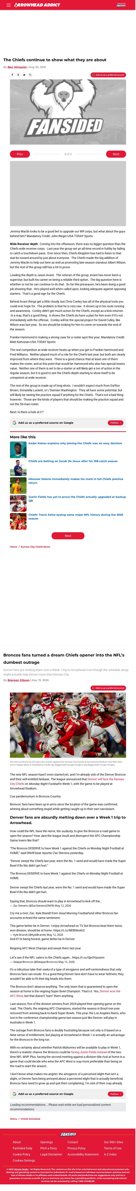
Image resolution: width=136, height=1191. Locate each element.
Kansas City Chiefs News (35, 546)
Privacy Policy (77, 1148)
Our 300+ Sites (113, 1142)
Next (116, 154)
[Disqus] (75, 595)
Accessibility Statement (83, 1154)
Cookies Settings (24, 1160)
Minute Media (21, 1169)
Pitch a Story (48, 1148)
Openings (46, 1142)
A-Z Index (110, 1154)
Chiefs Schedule (30, 1118)
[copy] (30, 74)
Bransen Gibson (19, 680)
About (17, 1142)
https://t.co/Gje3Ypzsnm (88, 957)
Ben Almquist (17, 67)
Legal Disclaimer (51, 1154)
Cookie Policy (21, 1154)
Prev (20, 154)
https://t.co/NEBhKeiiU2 (69, 930)
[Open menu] (9, 5)
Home (13, 546)
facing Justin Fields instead (89, 1052)
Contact (73, 1142)
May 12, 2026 (63, 905)
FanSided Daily (22, 1148)
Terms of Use (113, 1148)
